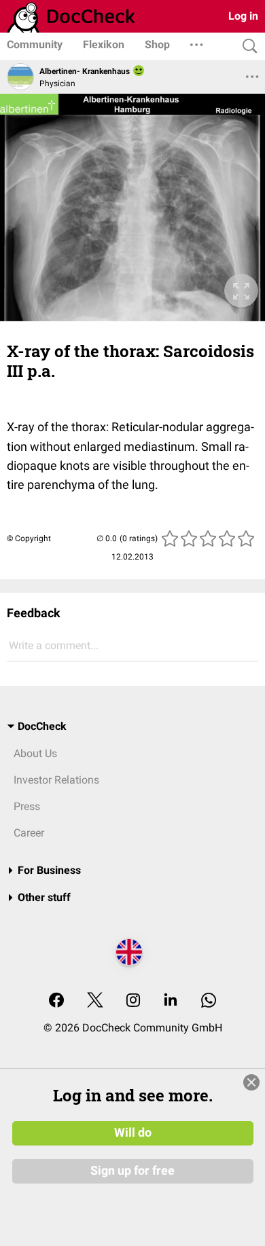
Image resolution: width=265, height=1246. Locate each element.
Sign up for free (132, 1170)
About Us (35, 753)
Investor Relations (56, 779)
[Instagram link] (133, 1001)
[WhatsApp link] (208, 1001)
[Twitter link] (95, 1001)
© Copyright (29, 538)
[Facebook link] (56, 1001)
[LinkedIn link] (170, 1001)
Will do (133, 1132)
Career (29, 832)
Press (27, 806)
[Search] (246, 46)
